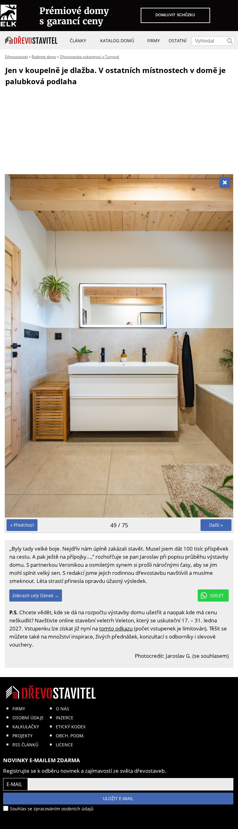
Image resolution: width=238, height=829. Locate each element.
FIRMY (18, 709)
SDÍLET (217, 595)
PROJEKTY (22, 736)
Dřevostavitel (16, 56)
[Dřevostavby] (31, 40)
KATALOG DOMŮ (117, 41)
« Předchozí (22, 525)
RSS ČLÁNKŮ (25, 745)
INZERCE (64, 718)
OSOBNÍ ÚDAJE (28, 718)
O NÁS (62, 709)
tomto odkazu (116, 628)
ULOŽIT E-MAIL (118, 798)
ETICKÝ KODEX (71, 727)
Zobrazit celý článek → (35, 595)
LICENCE (64, 745)
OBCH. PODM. (70, 736)
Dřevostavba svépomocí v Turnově (89, 56)
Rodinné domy (44, 56)
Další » (216, 525)
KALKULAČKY (25, 727)
